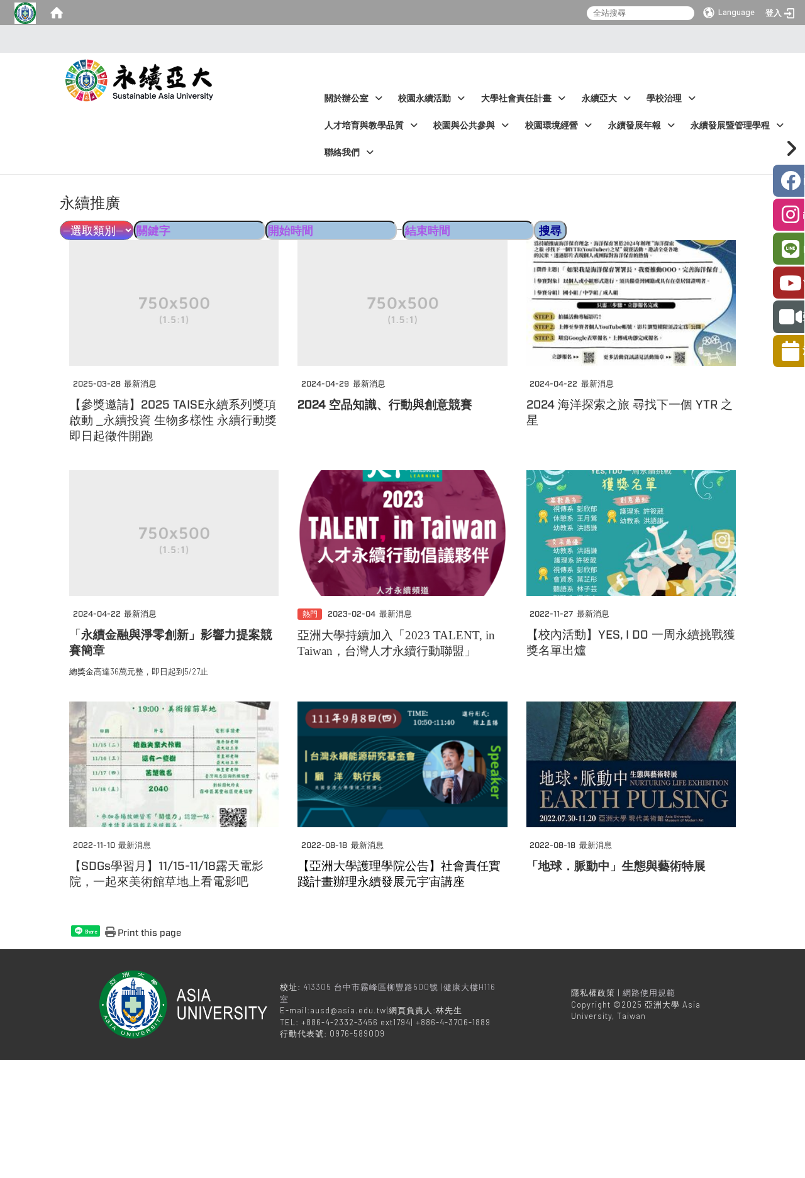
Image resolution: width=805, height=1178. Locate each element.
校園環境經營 (551, 125)
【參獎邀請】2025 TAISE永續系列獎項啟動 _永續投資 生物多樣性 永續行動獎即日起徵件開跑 (173, 420)
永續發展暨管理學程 (730, 125)
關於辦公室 (347, 98)
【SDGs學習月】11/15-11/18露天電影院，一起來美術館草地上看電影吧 (166, 874)
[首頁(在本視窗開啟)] (56, 12)
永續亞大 (599, 98)
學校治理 (664, 98)
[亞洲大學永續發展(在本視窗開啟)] (141, 77)
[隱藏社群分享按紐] (789, 148)
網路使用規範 (649, 993)
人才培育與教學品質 (364, 125)
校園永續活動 (424, 98)
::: (399, 39)
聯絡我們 (342, 152)
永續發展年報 (634, 125)
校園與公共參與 (464, 125)
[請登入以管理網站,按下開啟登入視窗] (25, 12)
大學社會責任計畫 (516, 98)
